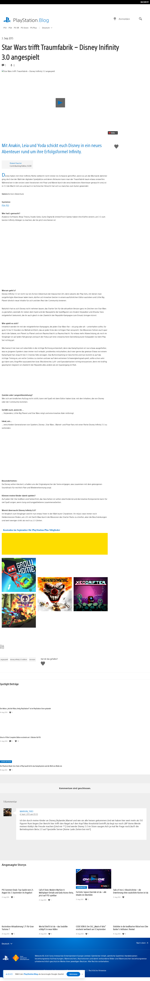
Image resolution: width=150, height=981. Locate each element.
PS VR (16, 27)
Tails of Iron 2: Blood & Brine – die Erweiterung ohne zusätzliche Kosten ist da (130, 891)
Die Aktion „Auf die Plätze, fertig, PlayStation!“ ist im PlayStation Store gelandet (25, 708)
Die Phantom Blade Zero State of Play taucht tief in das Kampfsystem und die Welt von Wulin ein (31, 766)
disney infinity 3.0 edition (18, 659)
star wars (32, 659)
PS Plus (33, 27)
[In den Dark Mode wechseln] (114, 19)
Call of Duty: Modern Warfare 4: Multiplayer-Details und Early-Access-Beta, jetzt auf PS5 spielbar (56, 892)
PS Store (24, 27)
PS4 (10, 27)
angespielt (4, 659)
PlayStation (31, 20)
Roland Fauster (16, 163)
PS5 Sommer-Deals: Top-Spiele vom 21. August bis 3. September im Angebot (17, 891)
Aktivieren (73, 974)
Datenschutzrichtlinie (76, 970)
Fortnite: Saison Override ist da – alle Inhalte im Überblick (91, 893)
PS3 (7, 205)
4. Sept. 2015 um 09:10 (29, 814)
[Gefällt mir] (10, 712)
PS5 (5, 27)
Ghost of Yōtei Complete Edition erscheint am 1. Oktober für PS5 (20, 737)
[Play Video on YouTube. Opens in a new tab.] (113, 132)
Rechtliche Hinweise (97, 970)
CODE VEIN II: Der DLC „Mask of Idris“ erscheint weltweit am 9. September (91, 928)
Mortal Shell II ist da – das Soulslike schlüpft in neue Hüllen (53, 928)
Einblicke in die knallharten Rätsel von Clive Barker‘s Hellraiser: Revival (130, 928)
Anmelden (124, 18)
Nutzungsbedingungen (54, 970)
